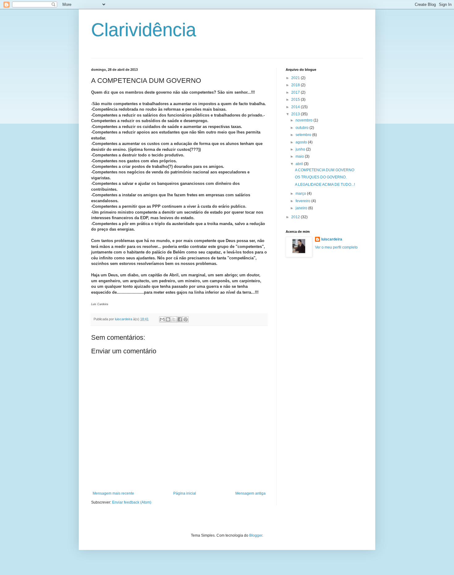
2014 (296, 107)
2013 (296, 114)
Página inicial (184, 493)
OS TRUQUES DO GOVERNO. (321, 177)
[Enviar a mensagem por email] (162, 319)
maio (300, 156)
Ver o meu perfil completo (336, 247)
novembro (304, 120)
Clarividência (143, 29)
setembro (304, 135)
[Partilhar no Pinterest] (186, 319)
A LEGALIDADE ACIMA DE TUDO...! (325, 184)
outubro (302, 128)
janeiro (302, 208)
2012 (296, 217)
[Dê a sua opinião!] (168, 319)
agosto (302, 142)
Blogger (255, 535)
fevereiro (303, 201)
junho (301, 149)
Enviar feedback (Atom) (131, 502)
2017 (296, 92)
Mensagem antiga (250, 493)
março (301, 193)
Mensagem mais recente (113, 493)
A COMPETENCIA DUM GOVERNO (324, 170)
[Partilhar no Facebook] (180, 319)
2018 (296, 85)
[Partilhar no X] (174, 319)
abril (300, 164)
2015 (296, 99)
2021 (296, 78)
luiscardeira (331, 239)
